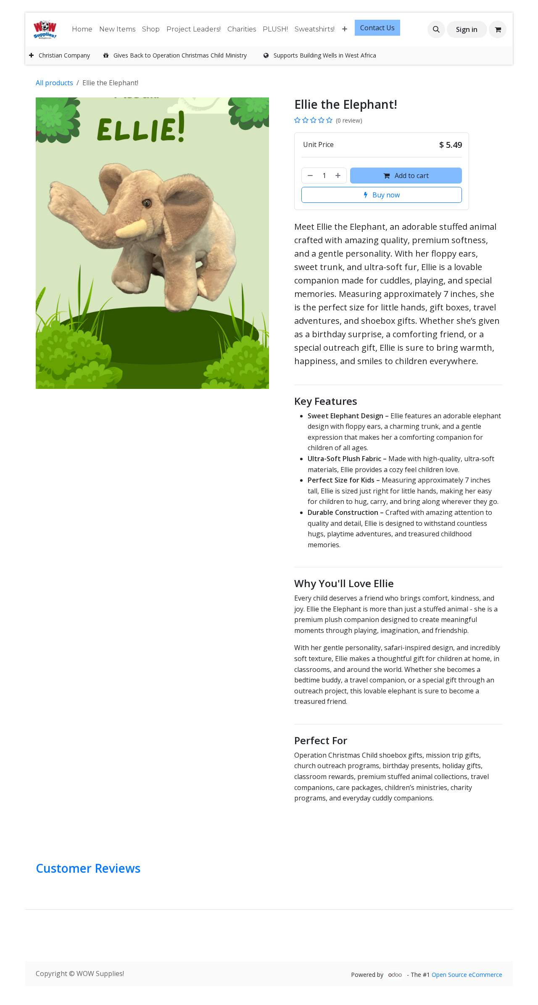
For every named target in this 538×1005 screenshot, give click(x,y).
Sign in (466, 29)
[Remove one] (309, 175)
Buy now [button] (385, 194)
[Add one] (338, 175)
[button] (436, 29)
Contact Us (377, 27)
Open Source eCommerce (467, 975)
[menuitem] (82, 29)
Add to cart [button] (411, 175)
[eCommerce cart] (497, 29)
